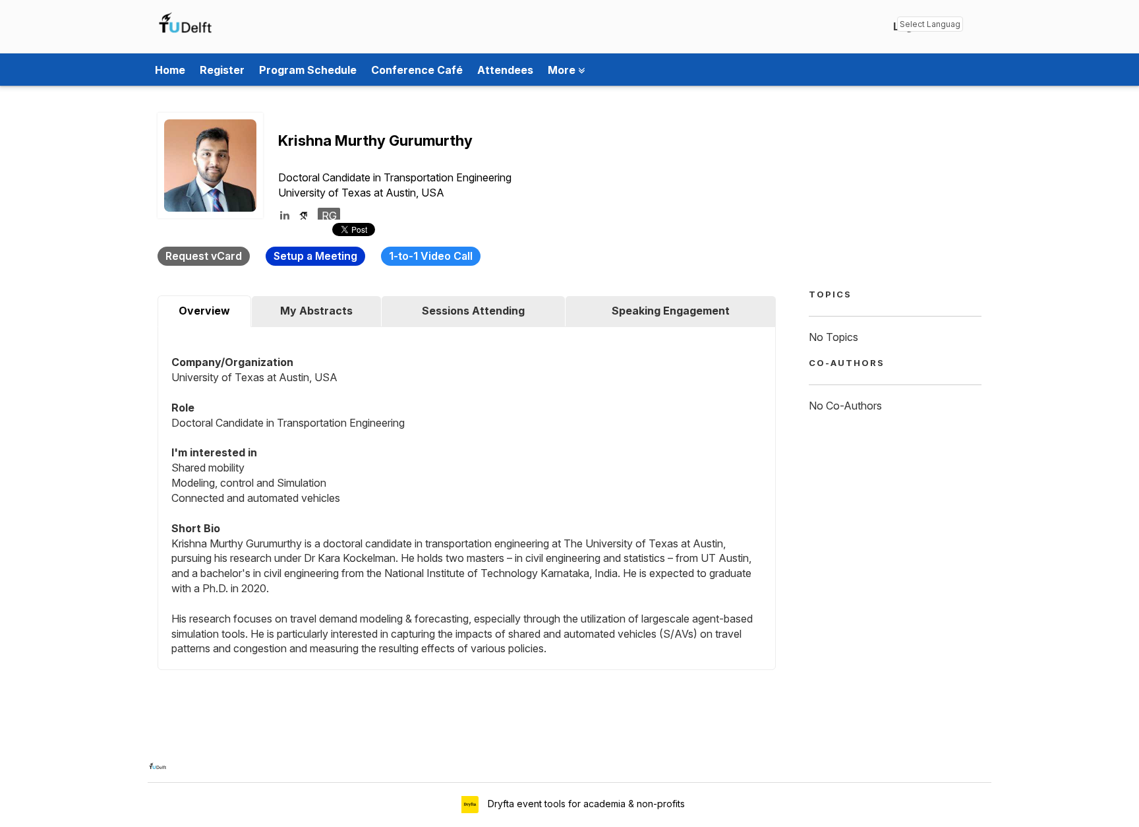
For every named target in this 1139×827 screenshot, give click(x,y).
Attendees (505, 70)
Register (222, 70)
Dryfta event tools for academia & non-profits (585, 803)
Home (170, 70)
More (563, 70)
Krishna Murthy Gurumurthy (375, 140)
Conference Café (417, 70)
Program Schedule (308, 70)
